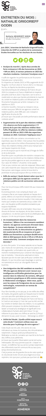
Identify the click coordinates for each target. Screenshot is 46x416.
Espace (23, 394)
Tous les (23, 389)
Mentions (23, 404)
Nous (23, 399)
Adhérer (23, 409)
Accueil (3, 29)
